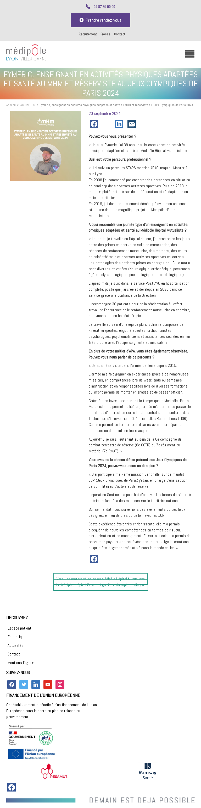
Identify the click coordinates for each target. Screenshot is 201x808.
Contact (119, 34)
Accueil (11, 105)
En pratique (16, 636)
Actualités (16, 645)
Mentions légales (21, 662)
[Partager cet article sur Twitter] (107, 124)
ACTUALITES (27, 105)
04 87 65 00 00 (104, 6)
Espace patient (19, 628)
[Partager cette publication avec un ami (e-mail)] (132, 124)
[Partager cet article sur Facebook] (95, 124)
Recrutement (88, 34)
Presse (105, 34)
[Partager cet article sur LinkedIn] (120, 124)
